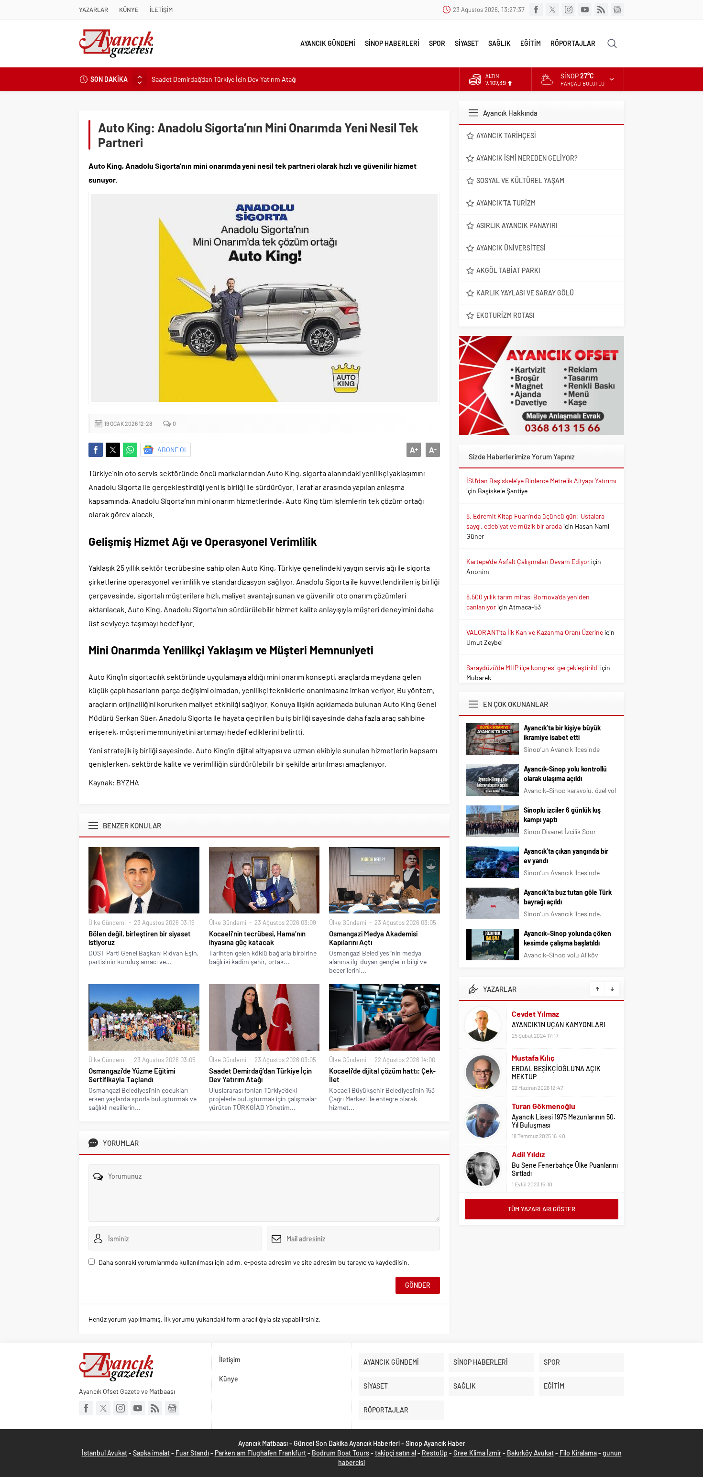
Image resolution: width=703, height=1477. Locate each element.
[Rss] (601, 9)
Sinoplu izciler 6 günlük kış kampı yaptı (562, 815)
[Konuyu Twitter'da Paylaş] (113, 450)
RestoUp (435, 1453)
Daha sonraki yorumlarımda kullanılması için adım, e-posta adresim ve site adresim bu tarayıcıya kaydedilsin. (254, 1262)
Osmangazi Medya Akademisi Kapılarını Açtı (373, 937)
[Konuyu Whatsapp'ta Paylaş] (130, 450)
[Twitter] (552, 9)
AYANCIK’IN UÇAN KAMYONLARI (558, 1025)
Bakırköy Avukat (530, 1453)
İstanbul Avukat (104, 1453)
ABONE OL (172, 449)
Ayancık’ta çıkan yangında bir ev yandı (566, 856)
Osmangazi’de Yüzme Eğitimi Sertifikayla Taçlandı (131, 1075)
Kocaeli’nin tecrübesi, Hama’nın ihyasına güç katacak (257, 937)
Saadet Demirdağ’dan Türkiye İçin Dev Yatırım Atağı (224, 79)
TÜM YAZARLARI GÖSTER (541, 1209)
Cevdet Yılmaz (535, 1013)
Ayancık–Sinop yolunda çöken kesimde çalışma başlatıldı (567, 938)
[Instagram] (568, 9)
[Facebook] (536, 9)
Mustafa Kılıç (533, 1057)
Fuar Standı (192, 1453)
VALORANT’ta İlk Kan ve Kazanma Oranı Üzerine (534, 632)
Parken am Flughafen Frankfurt (260, 1453)
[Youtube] (585, 9)
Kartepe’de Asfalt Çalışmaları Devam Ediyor (528, 561)
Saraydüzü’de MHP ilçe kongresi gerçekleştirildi (532, 667)
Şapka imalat (151, 1453)
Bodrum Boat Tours (340, 1453)
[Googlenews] (617, 9)
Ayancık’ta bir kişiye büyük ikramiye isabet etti (562, 732)
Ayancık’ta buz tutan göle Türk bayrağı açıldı (568, 897)
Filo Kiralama (578, 1453)
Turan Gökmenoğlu (543, 1105)
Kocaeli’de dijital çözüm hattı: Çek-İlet (382, 1075)
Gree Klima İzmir (477, 1453)
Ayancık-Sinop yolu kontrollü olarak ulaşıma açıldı (565, 773)
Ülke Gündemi (107, 922)
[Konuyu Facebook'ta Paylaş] (95, 450)
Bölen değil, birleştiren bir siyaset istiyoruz (139, 937)
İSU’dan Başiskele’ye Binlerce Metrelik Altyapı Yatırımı (541, 481)
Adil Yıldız (528, 1154)
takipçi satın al (395, 1453)
